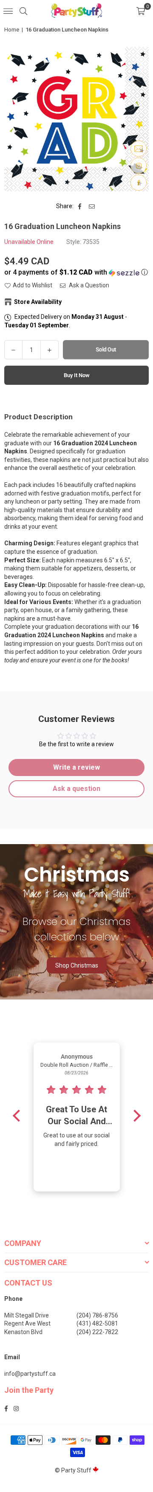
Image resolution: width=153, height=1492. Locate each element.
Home (11, 29)
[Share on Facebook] (80, 206)
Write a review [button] (76, 767)
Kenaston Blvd (23, 1332)
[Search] (23, 10)
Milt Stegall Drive (26, 1315)
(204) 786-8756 (97, 1315)
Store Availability (38, 301)
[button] (141, 10)
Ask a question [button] (76, 789)
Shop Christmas (76, 965)
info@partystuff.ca (30, 1373)
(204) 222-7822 (97, 1332)
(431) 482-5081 (97, 1323)
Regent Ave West (27, 1323)
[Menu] (8, 10)
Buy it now (77, 375)
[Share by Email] (92, 206)
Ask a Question (88, 285)
